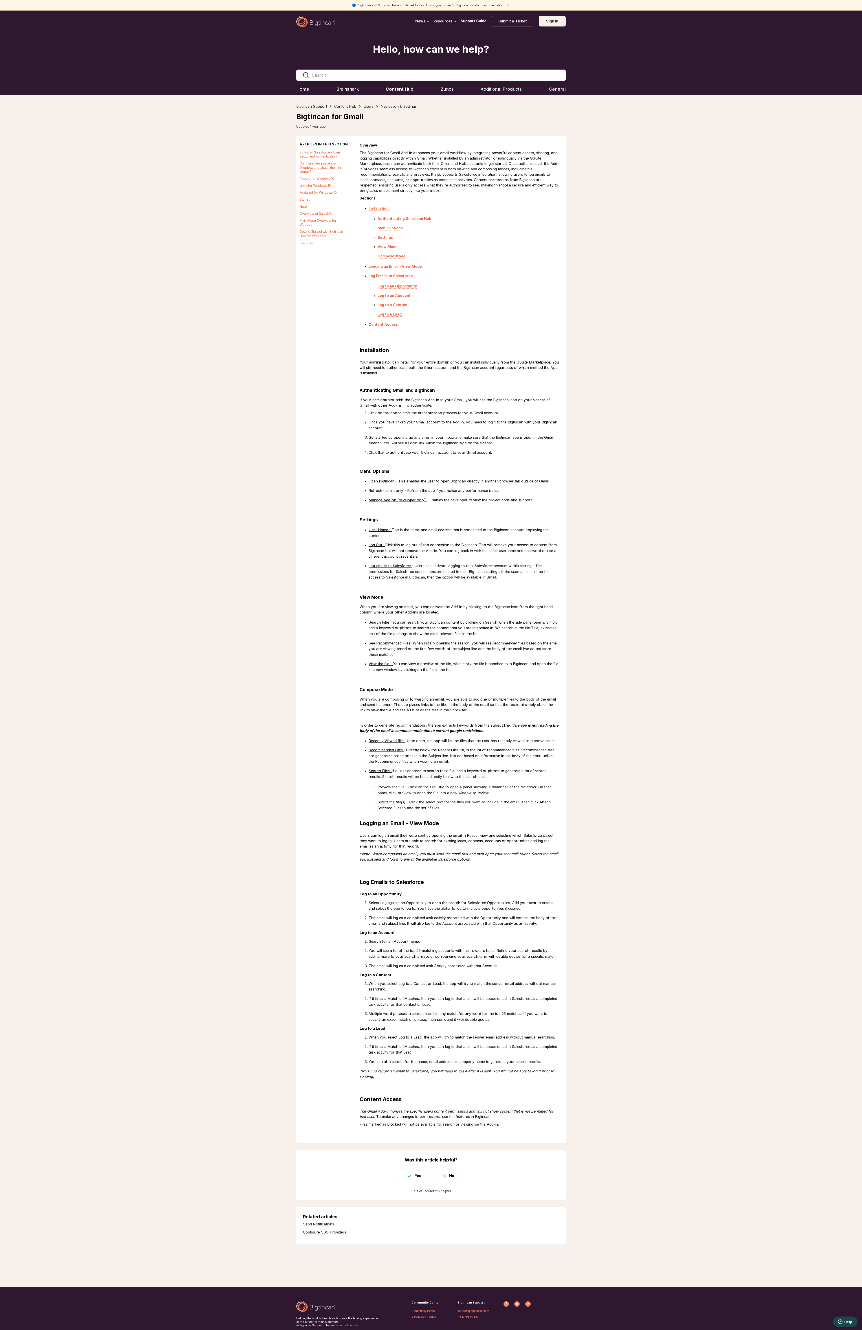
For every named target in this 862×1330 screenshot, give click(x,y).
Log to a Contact (393, 304)
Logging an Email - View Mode (395, 266)
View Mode (388, 246)
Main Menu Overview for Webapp (318, 222)
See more (306, 243)
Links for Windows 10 (315, 185)
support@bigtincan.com (473, 1310)
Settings (385, 237)
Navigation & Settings (399, 106)
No (451, 1175)
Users (368, 106)
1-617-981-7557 (468, 1316)
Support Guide (474, 21)
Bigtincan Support (311, 106)
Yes (418, 1175)
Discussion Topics (423, 1316)
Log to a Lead (390, 314)
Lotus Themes (348, 1325)
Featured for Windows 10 (318, 192)
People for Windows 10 (317, 178)
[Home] (315, 21)
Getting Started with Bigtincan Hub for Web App (321, 233)
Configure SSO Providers (324, 1232)
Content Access (383, 324)
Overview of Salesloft (316, 213)
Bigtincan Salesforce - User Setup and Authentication (320, 154)
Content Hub (345, 106)
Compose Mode (391, 256)
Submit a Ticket (512, 21)
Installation (379, 208)
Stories (305, 199)
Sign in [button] (552, 21)
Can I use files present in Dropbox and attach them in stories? (320, 167)
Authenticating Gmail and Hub (404, 218)
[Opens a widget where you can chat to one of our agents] (845, 1322)
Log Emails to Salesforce (391, 276)
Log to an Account (394, 295)
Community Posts (423, 1310)
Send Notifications (318, 1224)
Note (303, 206)
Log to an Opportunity (397, 286)
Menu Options (390, 228)
